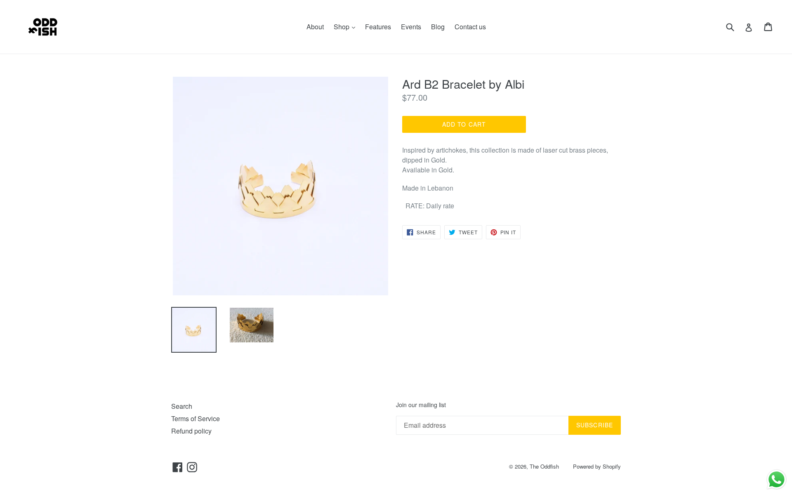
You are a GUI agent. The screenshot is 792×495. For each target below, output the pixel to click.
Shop (346, 26)
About (315, 26)
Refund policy (191, 431)
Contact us (470, 26)
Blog (438, 26)
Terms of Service (195, 418)
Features (378, 26)
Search (181, 406)
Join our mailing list (421, 404)
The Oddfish (544, 466)
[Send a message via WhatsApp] (776, 479)
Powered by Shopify (597, 466)
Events (411, 26)
